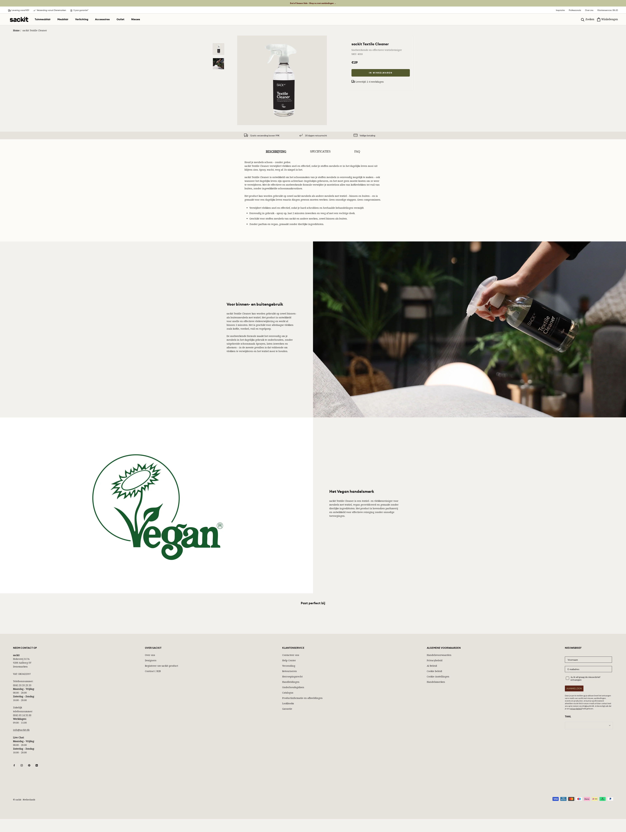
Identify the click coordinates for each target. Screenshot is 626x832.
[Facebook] (14, 765)
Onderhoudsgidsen (293, 687)
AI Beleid (432, 665)
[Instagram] (22, 765)
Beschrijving (276, 151)
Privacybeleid (434, 660)
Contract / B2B (153, 671)
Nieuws (135, 19)
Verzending (288, 665)
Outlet (120, 19)
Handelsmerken (436, 681)
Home (16, 30)
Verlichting (81, 19)
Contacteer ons (290, 655)
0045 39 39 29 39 (22, 685)
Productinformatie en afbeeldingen (302, 698)
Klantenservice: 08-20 (607, 10)
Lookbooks (288, 703)
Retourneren (289, 671)
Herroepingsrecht (292, 676)
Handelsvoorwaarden (439, 655)
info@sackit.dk (21, 729)
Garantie (287, 708)
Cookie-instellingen (438, 676)
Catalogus (287, 692)
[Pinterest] (29, 765)
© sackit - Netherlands (24, 799)
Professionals (575, 10)
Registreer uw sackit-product (161, 665)
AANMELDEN (574, 688)
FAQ (357, 151)
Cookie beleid (434, 671)
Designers (150, 660)
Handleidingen (290, 681)
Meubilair (62, 19)
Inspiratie (560, 10)
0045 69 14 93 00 (22, 715)
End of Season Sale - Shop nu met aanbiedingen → (313, 3)
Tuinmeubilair (43, 19)
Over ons (589, 10)
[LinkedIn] (37, 765)
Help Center (289, 660)
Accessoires (102, 19)
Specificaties (320, 151)
